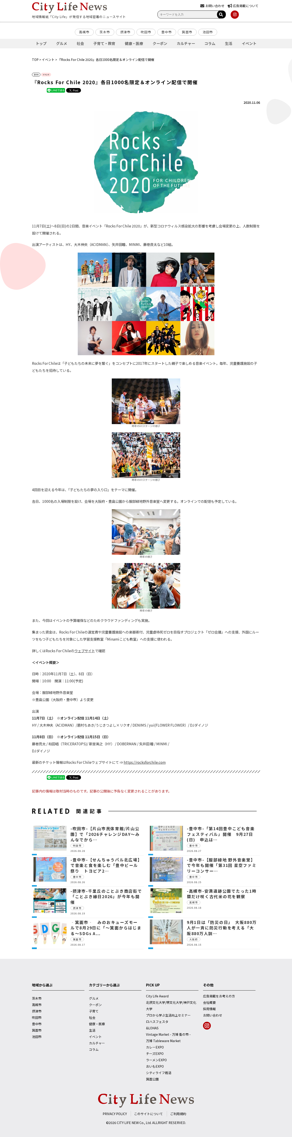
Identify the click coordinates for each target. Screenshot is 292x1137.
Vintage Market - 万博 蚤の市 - (168, 1034)
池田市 (208, 32)
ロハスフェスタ (157, 1021)
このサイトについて (148, 1113)
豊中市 (166, 32)
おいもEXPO (155, 1066)
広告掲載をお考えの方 (219, 996)
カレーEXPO (155, 1047)
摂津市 (125, 32)
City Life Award (157, 996)
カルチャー (186, 43)
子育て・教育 (104, 43)
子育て (94, 1011)
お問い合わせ (212, 1015)
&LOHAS (152, 1028)
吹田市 (146, 32)
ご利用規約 (178, 1113)
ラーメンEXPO (156, 1060)
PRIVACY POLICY (115, 1113)
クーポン (160, 43)
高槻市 (84, 32)
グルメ (61, 43)
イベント (249, 43)
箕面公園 (152, 1079)
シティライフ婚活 (158, 1072)
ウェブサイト (84, 650)
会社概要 (209, 1002)
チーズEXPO (155, 1053)
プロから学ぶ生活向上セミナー (168, 1015)
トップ (41, 43)
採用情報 (209, 1009)
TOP (35, 59)
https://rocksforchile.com (145, 762)
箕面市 (187, 32)
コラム (209, 43)
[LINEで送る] (56, 90)
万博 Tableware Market (163, 1040)
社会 (80, 43)
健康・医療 (134, 43)
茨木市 (104, 32)
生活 (228, 43)
